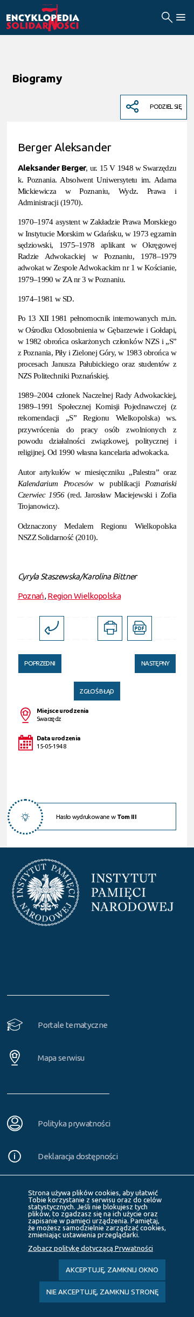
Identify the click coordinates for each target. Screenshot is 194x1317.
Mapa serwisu (61, 1057)
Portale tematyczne (72, 1024)
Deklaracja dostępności (77, 1156)
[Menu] (180, 17)
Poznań (31, 595)
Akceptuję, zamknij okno (112, 1269)
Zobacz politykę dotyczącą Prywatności (90, 1248)
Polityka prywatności (74, 1123)
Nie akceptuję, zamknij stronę (102, 1291)
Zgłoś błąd (97, 691)
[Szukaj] (167, 17)
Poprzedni (37, 660)
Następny (152, 660)
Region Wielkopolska (84, 595)
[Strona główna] (54, 17)
